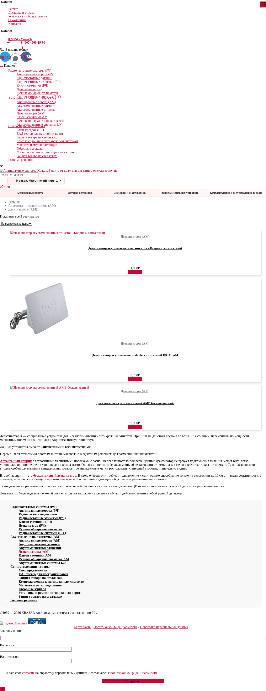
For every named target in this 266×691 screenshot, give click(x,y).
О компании (17, 20)
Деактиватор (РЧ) (29, 89)
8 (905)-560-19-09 (33, 42)
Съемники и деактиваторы (130, 192)
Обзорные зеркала (29, 148)
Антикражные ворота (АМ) (36, 102)
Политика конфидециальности (115, 627)
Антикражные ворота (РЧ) (35, 74)
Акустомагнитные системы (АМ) (32, 98)
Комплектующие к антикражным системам (47, 141)
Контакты (15, 24)
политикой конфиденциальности (133, 673)
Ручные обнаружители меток (37, 93)
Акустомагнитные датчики (36, 106)
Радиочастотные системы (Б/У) (42, 533)
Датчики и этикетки (80, 192)
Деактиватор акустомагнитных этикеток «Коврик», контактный (135, 248)
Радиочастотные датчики (34, 78)
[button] (135, 272)
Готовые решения (20, 159)
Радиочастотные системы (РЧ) (29, 70)
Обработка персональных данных (164, 627)
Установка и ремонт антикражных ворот (45, 152)
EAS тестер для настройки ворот (40, 133)
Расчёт (13, 9)
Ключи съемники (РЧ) (32, 85)
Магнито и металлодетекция (37, 145)
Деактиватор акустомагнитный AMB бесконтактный (135, 403)
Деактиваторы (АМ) (31, 113)
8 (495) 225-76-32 (20, 39)
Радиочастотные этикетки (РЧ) (38, 81)
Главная (14, 202)
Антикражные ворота (30, 192)
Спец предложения (30, 130)
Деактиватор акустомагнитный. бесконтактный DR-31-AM (135, 355)
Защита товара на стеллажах (37, 137)
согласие (28, 673)
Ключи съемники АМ (32, 117)
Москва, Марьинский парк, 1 (37, 180)
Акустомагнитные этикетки (37, 109)
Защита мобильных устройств (179, 192)
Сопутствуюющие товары (26, 126)
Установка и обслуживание (27, 16)
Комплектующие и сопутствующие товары (236, 192)
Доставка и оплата (21, 12)
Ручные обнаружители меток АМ (40, 120)
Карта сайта (82, 627)
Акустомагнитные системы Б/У (42, 563)
